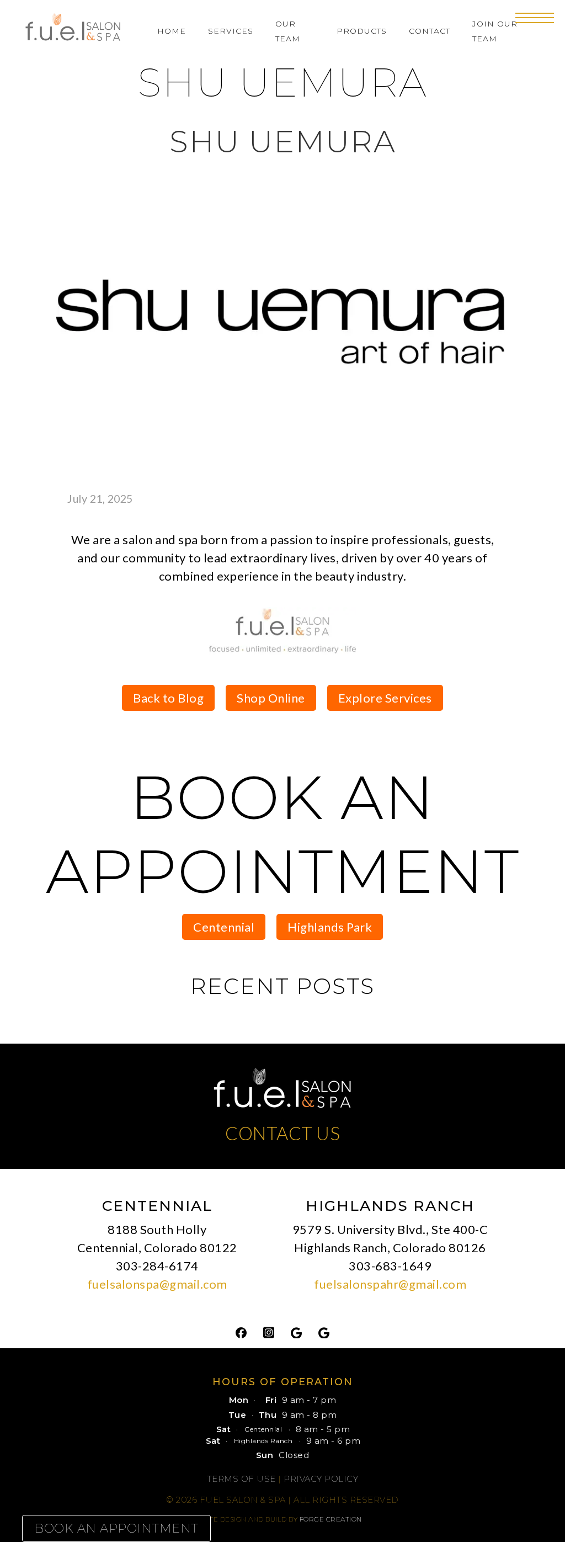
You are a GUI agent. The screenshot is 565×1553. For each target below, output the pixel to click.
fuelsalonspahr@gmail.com (390, 1284)
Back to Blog (168, 697)
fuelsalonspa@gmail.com (157, 1284)
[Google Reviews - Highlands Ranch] (323, 1331)
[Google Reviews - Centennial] (296, 1331)
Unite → (430, 632)
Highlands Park (329, 926)
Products (362, 31)
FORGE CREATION (331, 1519)
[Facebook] (241, 1331)
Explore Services (385, 697)
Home (171, 31)
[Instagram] (268, 1331)
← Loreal (135, 632)
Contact (429, 31)
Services (230, 31)
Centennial (223, 926)
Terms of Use (241, 1479)
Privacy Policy (321, 1479)
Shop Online (271, 697)
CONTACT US (282, 1133)
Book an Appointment (116, 1528)
